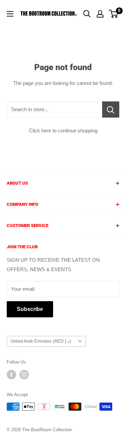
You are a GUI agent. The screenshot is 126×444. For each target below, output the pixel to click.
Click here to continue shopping (63, 130)
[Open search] (87, 14)
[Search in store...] (110, 109)
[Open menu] (10, 14)
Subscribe (30, 309)
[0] (114, 14)
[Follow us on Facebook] (11, 374)
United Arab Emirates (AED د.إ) (40, 341)
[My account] (100, 14)
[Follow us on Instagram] (24, 374)
